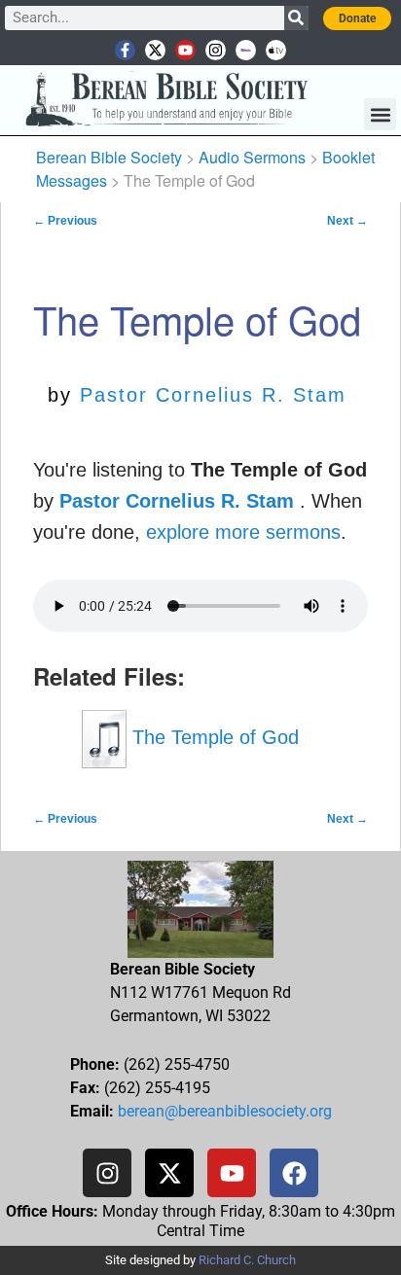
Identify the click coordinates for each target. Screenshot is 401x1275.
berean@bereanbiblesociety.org (225, 1111)
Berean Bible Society (109, 157)
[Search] (296, 18)
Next (347, 221)
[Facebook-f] (125, 50)
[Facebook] (294, 1173)
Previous (65, 221)
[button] (380, 114)
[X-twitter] (155, 50)
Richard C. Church (247, 1260)
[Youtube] (185, 50)
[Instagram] (215, 50)
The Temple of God (213, 737)
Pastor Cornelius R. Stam (213, 395)
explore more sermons (243, 532)
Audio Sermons (252, 157)
